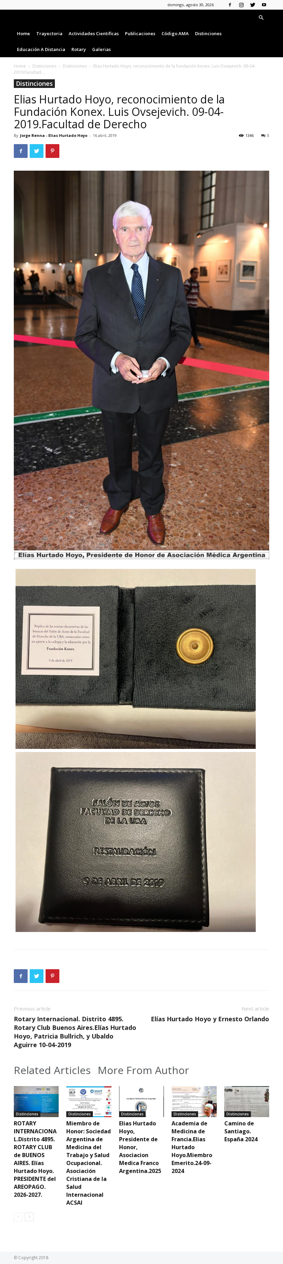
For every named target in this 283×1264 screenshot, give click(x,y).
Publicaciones (140, 33)
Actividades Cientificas (94, 33)
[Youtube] (264, 5)
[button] (261, 17)
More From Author (143, 1070)
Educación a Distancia (41, 49)
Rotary (78, 49)
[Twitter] (252, 5)
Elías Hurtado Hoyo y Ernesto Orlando (210, 1019)
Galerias (101, 49)
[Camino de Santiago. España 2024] (246, 1101)
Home (23, 33)
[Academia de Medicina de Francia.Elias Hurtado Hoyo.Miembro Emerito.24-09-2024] (194, 1101)
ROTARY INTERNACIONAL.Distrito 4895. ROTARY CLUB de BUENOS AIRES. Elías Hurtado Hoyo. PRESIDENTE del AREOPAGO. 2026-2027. (35, 1159)
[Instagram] (241, 5)
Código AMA (175, 33)
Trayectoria (49, 33)
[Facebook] (230, 5)
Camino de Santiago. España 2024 (240, 1131)
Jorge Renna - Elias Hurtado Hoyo (53, 135)
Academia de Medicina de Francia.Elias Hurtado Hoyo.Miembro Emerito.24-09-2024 (192, 1147)
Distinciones (208, 33)
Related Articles (52, 1070)
